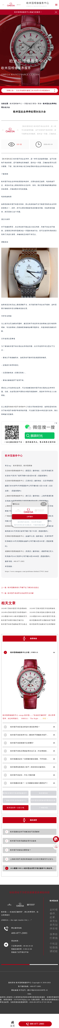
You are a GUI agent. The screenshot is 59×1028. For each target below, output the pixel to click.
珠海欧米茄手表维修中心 (17, 407)
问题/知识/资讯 (30, 103)
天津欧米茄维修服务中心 (14, 536)
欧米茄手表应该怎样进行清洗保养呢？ (25, 727)
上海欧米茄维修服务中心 (14, 496)
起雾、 (54, 917)
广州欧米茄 (43, 807)
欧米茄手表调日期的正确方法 (12, 620)
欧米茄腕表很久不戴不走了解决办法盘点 (23, 587)
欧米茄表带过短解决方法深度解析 (43, 624)
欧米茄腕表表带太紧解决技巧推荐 (43, 620)
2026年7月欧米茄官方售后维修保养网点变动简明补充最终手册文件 (27, 608)
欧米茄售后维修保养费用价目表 (43, 800)
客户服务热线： (29, 986)
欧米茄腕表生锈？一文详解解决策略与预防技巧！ (29, 783)
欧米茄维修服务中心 (37, 3)
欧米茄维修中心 (16, 103)
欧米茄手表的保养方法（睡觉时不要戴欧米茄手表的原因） (32, 735)
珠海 (39, 103)
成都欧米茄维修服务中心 (14, 551)
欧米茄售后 (7, 159)
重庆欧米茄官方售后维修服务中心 (16, 793)
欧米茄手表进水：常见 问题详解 (22, 775)
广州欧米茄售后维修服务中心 (15, 800)
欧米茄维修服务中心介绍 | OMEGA (24, 652)
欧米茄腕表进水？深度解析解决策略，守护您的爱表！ (31, 759)
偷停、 (54, 913)
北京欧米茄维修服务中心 (14, 470)
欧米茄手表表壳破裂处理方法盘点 (14, 624)
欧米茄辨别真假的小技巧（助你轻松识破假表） (28, 767)
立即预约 (30, 516)
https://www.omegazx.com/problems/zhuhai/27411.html (26, 571)
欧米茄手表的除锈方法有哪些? (22, 743)
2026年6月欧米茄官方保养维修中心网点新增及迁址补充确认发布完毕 (27, 612)
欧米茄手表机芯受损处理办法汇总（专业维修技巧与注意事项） (34, 751)
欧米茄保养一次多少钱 (15, 807)
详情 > (45, 718)
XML (29, 994)
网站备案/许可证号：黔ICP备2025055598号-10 (29, 990)
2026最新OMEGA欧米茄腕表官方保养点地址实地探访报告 (23, 616)
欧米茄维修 (28, 465)
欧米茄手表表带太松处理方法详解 (21, 593)
